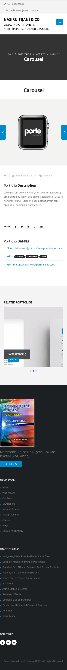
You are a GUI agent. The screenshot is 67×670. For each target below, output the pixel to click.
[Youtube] (14, 642)
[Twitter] (8, 642)
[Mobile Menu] (59, 22)
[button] (30, 371)
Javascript (32, 257)
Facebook (15, 226)
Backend (19, 257)
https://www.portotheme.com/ (45, 248)
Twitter (22, 226)
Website (47, 175)
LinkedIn (28, 226)
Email (41, 226)
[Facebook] (2, 642)
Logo (43, 257)
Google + (35, 226)
